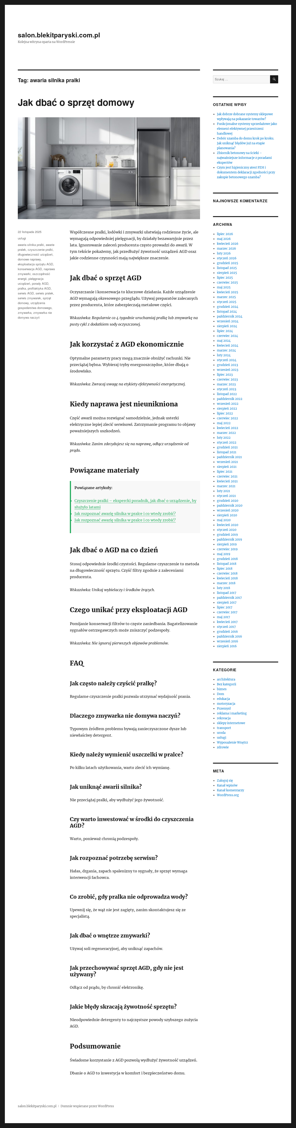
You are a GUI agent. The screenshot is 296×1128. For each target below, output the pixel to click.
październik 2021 (229, 457)
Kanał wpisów (227, 785)
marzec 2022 (226, 433)
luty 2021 (223, 491)
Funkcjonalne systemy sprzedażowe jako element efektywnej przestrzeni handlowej (247, 129)
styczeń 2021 (226, 496)
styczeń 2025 (226, 302)
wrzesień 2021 (227, 462)
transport (224, 728)
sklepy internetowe (231, 723)
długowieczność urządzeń (35, 254)
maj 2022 (224, 423)
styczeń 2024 (226, 360)
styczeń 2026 (227, 258)
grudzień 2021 (227, 447)
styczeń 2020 (226, 530)
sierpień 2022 (227, 409)
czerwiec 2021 (227, 476)
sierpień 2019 (227, 544)
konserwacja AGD (30, 269)
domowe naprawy (29, 259)
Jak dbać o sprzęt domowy (76, 102)
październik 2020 (229, 506)
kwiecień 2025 (227, 292)
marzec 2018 (226, 583)
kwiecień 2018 (227, 578)
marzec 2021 (226, 486)
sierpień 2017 (227, 603)
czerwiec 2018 (227, 573)
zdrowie (223, 747)
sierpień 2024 (227, 326)
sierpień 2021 (227, 467)
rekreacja (224, 718)
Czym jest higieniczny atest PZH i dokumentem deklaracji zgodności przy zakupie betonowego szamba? (246, 172)
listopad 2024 (227, 312)
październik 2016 (229, 636)
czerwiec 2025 (227, 282)
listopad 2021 (226, 452)
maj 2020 (224, 520)
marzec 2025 (226, 297)
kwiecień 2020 (227, 525)
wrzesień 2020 (227, 510)
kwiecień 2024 (227, 346)
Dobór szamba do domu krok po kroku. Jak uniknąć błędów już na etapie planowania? (245, 143)
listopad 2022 (227, 394)
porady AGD (40, 283)
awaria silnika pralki (31, 244)
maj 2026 (224, 239)
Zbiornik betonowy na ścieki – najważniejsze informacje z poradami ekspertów (244, 158)
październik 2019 (229, 539)
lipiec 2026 (225, 234)
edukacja (223, 699)
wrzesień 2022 (227, 404)
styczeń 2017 (226, 627)
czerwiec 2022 (227, 418)
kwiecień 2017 (227, 622)
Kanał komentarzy (230, 790)
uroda (221, 733)
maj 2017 (223, 617)
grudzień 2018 (227, 559)
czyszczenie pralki (40, 249)
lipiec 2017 (224, 607)
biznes (222, 689)
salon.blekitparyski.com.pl (59, 34)
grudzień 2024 (227, 307)
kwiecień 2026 (227, 244)
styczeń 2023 (226, 389)
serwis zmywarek (29, 298)
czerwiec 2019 (227, 549)
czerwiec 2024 (227, 336)
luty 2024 (224, 355)
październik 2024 (229, 316)
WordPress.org (228, 795)
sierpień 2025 (227, 273)
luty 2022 (224, 438)
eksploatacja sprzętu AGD (35, 264)
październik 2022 (229, 399)
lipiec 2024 (225, 331)
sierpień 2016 (227, 646)
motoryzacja (226, 704)
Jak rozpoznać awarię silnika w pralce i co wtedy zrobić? (125, 513)
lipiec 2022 (225, 413)
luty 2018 (223, 588)
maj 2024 (224, 341)
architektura (226, 679)
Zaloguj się (225, 781)
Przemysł (224, 709)
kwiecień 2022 (227, 428)
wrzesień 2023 (227, 370)
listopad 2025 (227, 268)
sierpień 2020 (227, 515)
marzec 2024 (226, 350)
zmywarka (24, 312)
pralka (22, 288)
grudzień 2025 (227, 263)
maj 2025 (224, 287)
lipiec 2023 (225, 375)
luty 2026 (224, 253)
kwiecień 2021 (227, 481)
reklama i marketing (232, 713)
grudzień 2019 (227, 535)
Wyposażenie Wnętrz (232, 742)
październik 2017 (229, 598)
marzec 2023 (226, 384)
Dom (220, 694)
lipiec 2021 (224, 472)
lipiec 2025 (225, 278)
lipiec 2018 (224, 569)
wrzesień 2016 (227, 641)
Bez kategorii (226, 684)
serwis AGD (26, 293)
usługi (22, 238)
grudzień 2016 (227, 632)
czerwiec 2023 (227, 379)
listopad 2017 (226, 593)
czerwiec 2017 (227, 612)
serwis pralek (44, 293)
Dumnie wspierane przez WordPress (87, 1106)
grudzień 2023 (227, 365)
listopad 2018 (226, 564)
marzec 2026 (226, 249)
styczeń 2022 (226, 443)
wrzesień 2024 (227, 321)
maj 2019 (223, 554)
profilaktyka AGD (39, 288)
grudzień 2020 (227, 501)
